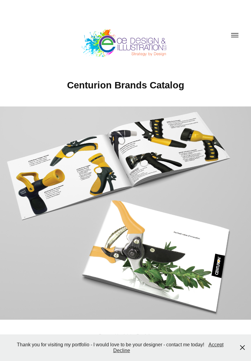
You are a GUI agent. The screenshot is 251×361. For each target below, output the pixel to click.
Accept (215, 344)
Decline (121, 350)
